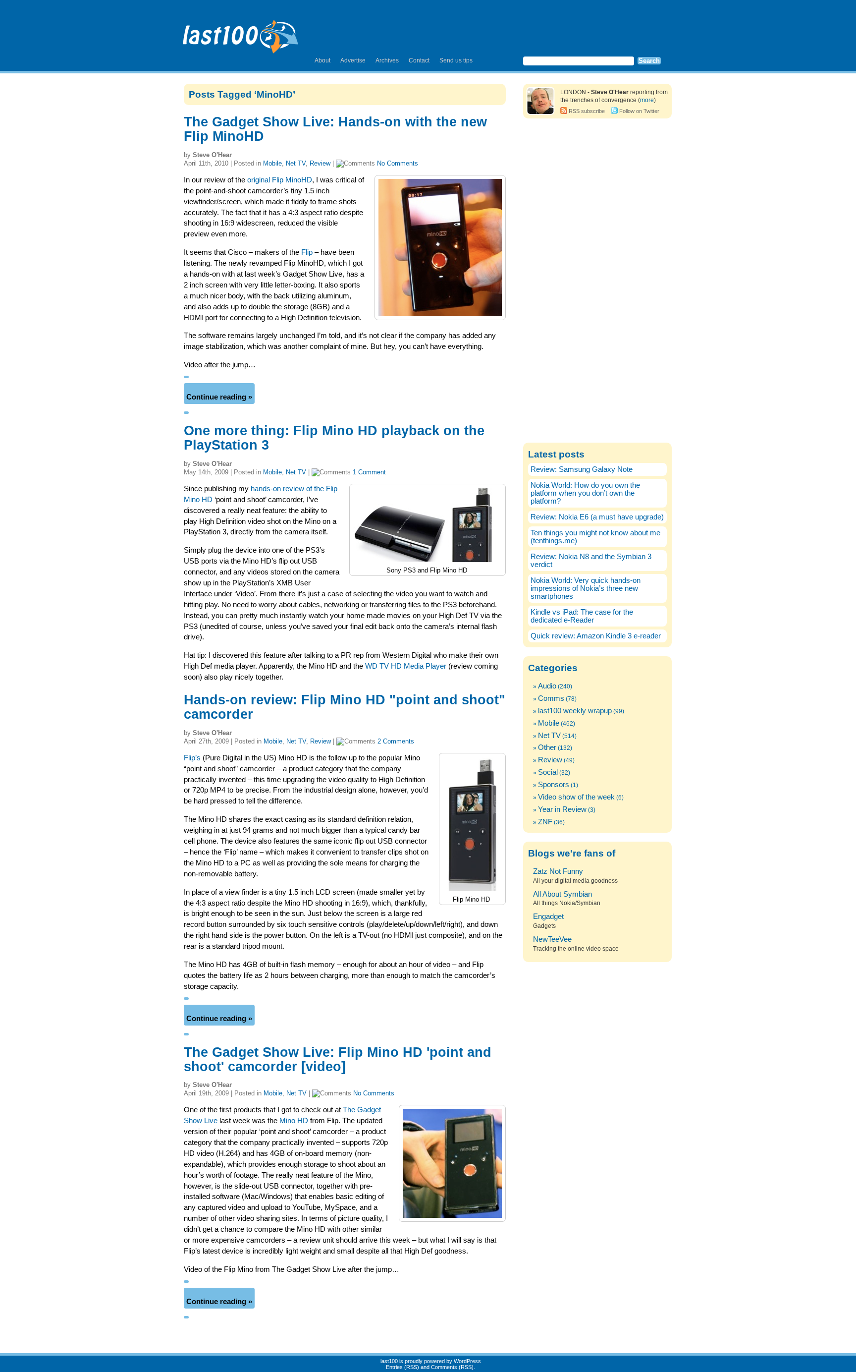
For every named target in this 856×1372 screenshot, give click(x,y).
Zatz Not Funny (558, 871)
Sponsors (553, 785)
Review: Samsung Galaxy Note (582, 469)
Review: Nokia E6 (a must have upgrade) (597, 517)
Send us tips (456, 60)
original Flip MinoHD (279, 180)
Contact (419, 60)
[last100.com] (241, 33)
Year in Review (562, 809)
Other (547, 747)
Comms (551, 698)
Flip (307, 252)
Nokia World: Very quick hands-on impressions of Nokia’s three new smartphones (586, 588)
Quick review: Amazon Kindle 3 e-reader (596, 636)
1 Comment (369, 472)
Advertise (353, 60)
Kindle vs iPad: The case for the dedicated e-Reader (582, 616)
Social (548, 772)
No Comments (397, 163)
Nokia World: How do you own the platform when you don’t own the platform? (585, 493)
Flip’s (192, 758)
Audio (547, 686)
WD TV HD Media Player (405, 666)
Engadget (548, 916)
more (647, 100)
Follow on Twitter (639, 111)
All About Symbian (562, 894)
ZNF (545, 822)
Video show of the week (576, 797)
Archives (387, 60)
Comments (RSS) (452, 1367)
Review (320, 163)
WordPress (467, 1361)
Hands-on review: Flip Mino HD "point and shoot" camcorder (344, 707)
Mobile (272, 163)
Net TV (296, 163)
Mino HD (293, 1121)
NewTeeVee (552, 939)
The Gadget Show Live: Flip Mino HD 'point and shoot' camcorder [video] (337, 1059)
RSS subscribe (587, 111)
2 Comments (395, 741)
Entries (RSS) (402, 1367)
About (322, 60)
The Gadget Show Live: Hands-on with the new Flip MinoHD (335, 129)
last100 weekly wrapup (575, 711)
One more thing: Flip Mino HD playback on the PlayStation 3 (334, 438)
